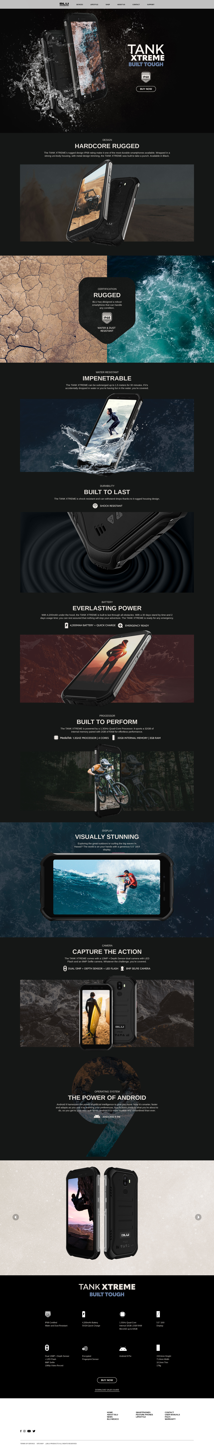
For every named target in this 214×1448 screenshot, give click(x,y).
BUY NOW (146, 89)
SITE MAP (40, 1444)
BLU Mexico (113, 1419)
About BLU (112, 1415)
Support (150, 4)
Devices (79, 4)
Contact (136, 4)
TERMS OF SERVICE (27, 1444)
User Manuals (172, 1415)
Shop (108, 4)
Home (110, 1412)
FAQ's (167, 1417)
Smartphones (143, 1412)
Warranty (170, 1419)
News (110, 1417)
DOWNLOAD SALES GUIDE (107, 1390)
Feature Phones (144, 1415)
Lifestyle (94, 4)
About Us (121, 4)
